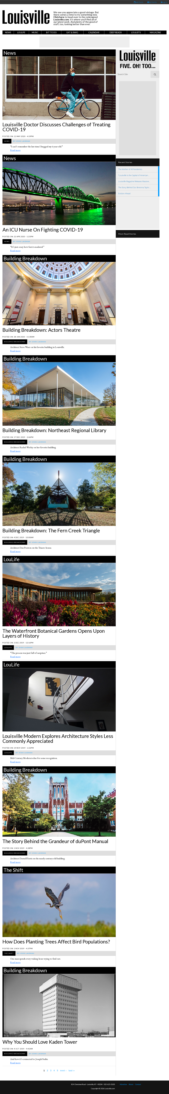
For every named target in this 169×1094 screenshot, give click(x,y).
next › (63, 1071)
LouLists (136, 32)
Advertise (123, 1084)
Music (35, 32)
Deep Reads (116, 32)
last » (72, 1071)
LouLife (21, 32)
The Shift (13, 870)
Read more (15, 150)
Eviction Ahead (124, 193)
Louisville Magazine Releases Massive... (134, 181)
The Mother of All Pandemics (130, 169)
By (21, 141)
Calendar (93, 32)
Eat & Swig (72, 32)
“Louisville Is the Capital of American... (133, 175)
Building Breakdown (25, 258)
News (8, 32)
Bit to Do (51, 32)
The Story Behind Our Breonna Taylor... (134, 187)
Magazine (155, 32)
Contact (138, 1084)
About (131, 1084)
